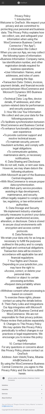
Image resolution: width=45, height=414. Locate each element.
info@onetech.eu (7, 406)
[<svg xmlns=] (4, 378)
